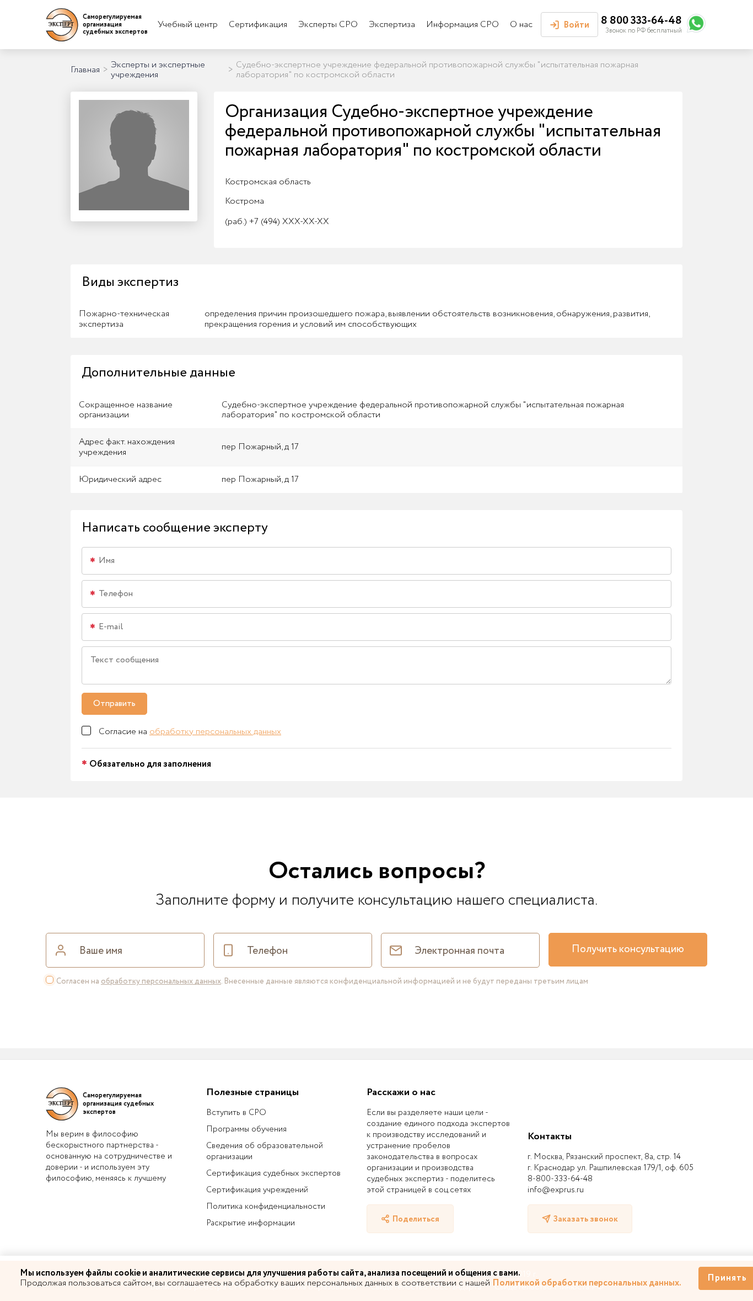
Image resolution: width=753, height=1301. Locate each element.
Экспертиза (392, 24)
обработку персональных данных (215, 731)
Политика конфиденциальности (265, 1207)
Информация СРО (462, 24)
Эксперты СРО (328, 24)
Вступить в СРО (236, 1113)
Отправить (114, 703)
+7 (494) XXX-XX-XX (277, 221)
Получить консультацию (628, 949)
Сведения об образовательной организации (264, 1151)
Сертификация (258, 24)
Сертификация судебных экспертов (273, 1173)
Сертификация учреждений (257, 1190)
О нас (521, 24)
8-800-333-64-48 (560, 1179)
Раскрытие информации (250, 1223)
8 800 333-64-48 (641, 21)
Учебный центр (188, 24)
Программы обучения (246, 1129)
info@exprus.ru (556, 1190)
